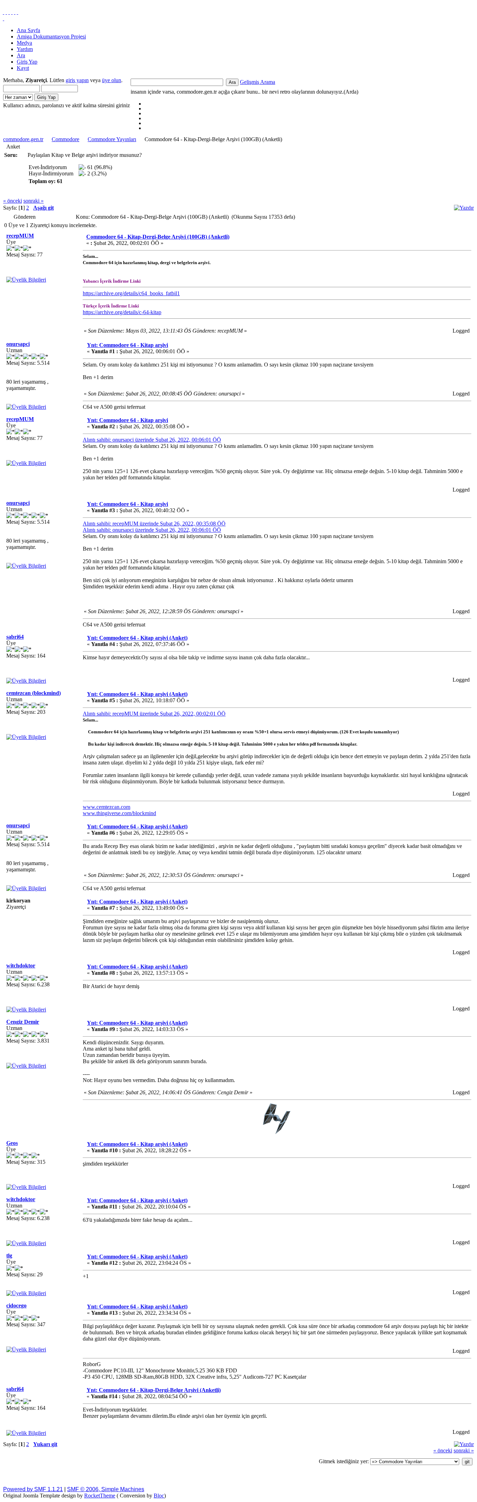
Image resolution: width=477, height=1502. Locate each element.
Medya (24, 43)
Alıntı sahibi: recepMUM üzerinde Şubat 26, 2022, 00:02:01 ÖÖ (154, 714)
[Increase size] (12, 12)
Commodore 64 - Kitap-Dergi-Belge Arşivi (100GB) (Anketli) (157, 237)
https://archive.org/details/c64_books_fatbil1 (131, 293)
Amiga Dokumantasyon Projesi (51, 36)
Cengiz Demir (22, 1022)
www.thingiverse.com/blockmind (119, 813)
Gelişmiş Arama (257, 82)
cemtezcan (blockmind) (33, 693)
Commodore (65, 139)
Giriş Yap (27, 62)
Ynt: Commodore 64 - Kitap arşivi (127, 345)
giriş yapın (77, 80)
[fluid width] (3, 12)
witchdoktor (20, 965)
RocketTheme (99, 1496)
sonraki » (33, 201)
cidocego (16, 1305)
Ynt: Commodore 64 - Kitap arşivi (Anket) (137, 638)
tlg (9, 1255)
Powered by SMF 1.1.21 (33, 1489)
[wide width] (6, 12)
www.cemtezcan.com (106, 807)
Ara (21, 55)
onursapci (18, 344)
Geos (12, 1143)
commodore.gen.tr (23, 139)
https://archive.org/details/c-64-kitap (122, 312)
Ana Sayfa (28, 30)
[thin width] (9, 12)
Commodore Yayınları (112, 139)
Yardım (25, 49)
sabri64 (15, 637)
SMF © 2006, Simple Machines (105, 1489)
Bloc (159, 1496)
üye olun (111, 80)
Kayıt (23, 68)
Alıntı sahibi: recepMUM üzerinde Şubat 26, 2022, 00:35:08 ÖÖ (154, 524)
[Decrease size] (17, 12)
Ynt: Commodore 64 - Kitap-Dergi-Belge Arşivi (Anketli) (154, 1390)
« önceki (12, 201)
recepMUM (20, 236)
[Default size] (14, 12)
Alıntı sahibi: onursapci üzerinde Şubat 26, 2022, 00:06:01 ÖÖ (152, 440)
